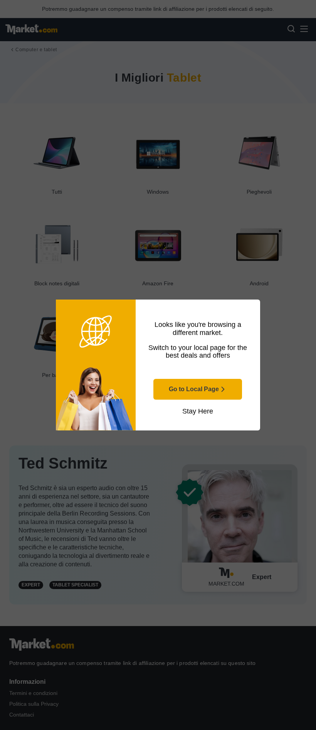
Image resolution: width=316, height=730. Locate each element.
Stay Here (197, 411)
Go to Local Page (194, 389)
